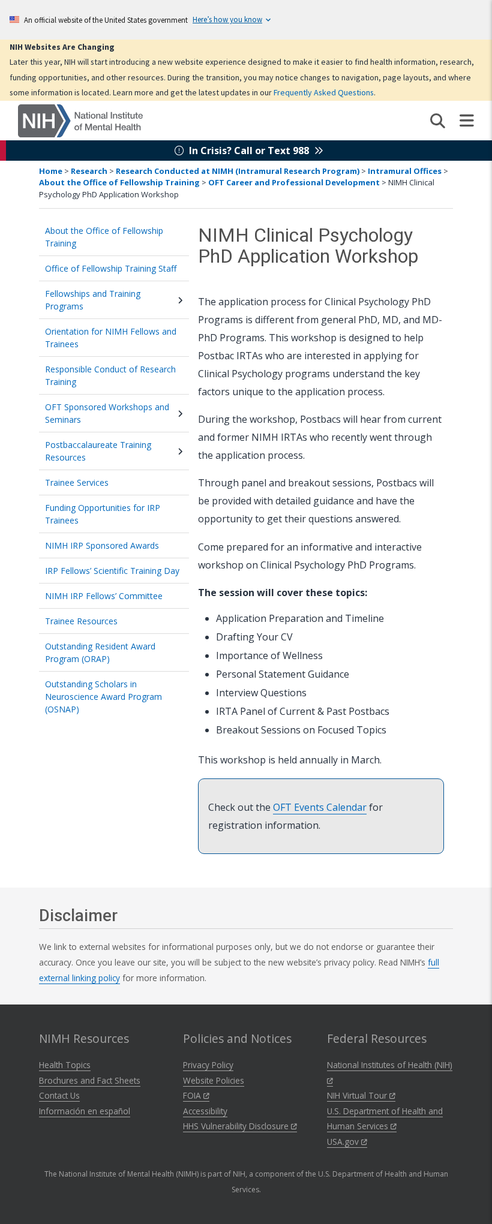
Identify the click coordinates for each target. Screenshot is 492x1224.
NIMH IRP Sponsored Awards (102, 545)
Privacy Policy (208, 1064)
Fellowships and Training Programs (92, 300)
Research (89, 171)
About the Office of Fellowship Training (120, 182)
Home (50, 171)
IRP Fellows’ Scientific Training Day (112, 570)
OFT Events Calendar (320, 807)
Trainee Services (77, 482)
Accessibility (205, 1111)
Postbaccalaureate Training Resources (98, 451)
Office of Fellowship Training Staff (110, 268)
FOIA (193, 1095)
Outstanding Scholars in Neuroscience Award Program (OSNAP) (103, 696)
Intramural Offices (405, 171)
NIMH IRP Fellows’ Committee (104, 596)
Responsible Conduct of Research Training (110, 375)
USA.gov (344, 1141)
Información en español (84, 1111)
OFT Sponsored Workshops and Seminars (107, 413)
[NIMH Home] (80, 120)
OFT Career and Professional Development (294, 182)
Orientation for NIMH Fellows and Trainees (110, 338)
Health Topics (65, 1064)
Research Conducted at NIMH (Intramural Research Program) (237, 171)
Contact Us (59, 1095)
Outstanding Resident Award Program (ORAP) (100, 652)
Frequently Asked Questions (324, 92)
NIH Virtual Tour (358, 1095)
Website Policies (213, 1080)
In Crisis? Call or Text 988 (249, 150)
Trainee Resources (81, 621)
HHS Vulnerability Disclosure (237, 1126)
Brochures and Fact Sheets (89, 1080)
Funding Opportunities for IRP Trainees (102, 514)
